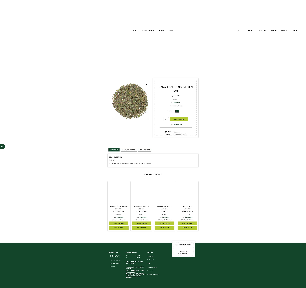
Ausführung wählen (118, 223)
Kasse (295, 30)
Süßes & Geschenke (148, 30)
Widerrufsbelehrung (152, 267)
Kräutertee (152, 68)
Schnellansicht (118, 227)
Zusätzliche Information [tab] (128, 149)
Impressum (150, 270)
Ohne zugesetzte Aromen (179, 134)
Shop (143, 68)
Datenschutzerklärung (152, 274)
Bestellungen (262, 30)
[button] (146, 85)
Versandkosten (176, 102)
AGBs (148, 263)
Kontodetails (284, 30)
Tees (134, 30)
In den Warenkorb (179, 119)
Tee (147, 68)
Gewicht (170, 110)
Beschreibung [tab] (114, 149)
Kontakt (171, 30)
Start (139, 68)
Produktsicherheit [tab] (145, 149)
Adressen (274, 30)
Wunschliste (250, 30)
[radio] (177, 111)
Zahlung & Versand (152, 259)
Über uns (161, 30)
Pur (185, 134)
